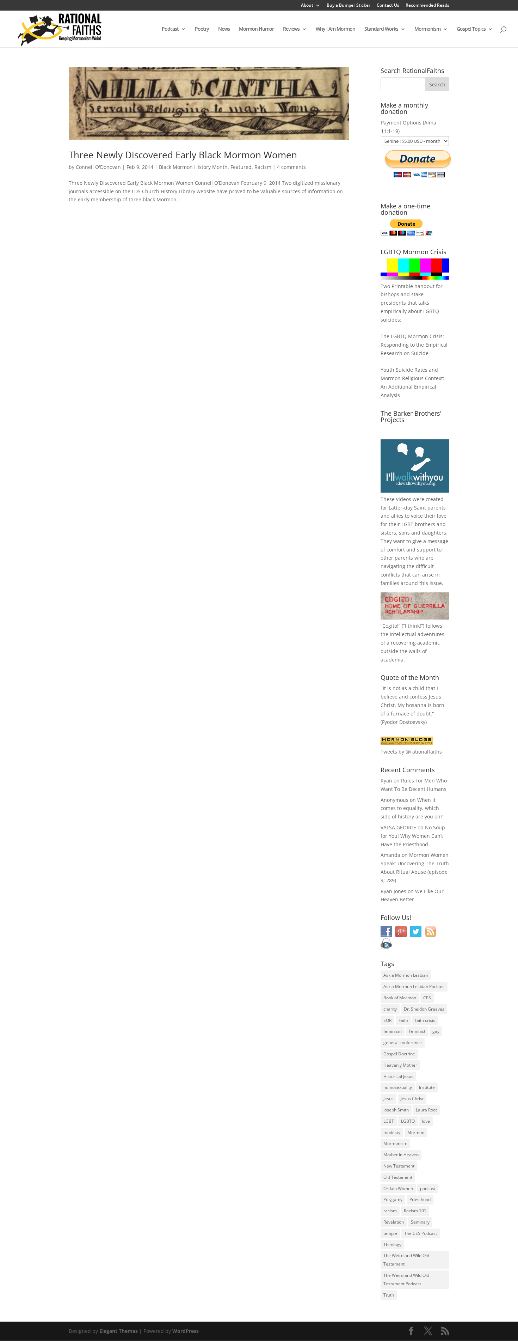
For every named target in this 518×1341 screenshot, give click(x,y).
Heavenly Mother (400, 1065)
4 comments (291, 167)
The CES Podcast (420, 1233)
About (307, 5)
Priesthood (420, 1199)
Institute (427, 1087)
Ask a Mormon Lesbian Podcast (414, 986)
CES (427, 998)
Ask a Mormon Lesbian (405, 975)
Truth (388, 1295)
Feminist (417, 1031)
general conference (402, 1043)
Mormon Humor (256, 29)
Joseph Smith (396, 1110)
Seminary (420, 1222)
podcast (428, 1188)
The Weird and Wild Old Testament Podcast (406, 1279)
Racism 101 (415, 1211)
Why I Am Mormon (335, 29)
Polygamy (392, 1199)
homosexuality (397, 1087)
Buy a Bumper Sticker (348, 5)
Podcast (170, 29)
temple (390, 1233)
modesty (391, 1132)
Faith (403, 1020)
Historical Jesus (398, 1076)
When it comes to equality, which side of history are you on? (412, 808)
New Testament (398, 1166)
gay (435, 1031)
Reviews (291, 29)
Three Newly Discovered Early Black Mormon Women (183, 154)
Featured (241, 167)
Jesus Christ (412, 1099)
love (426, 1121)
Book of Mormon (399, 998)
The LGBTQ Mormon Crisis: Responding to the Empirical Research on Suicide (414, 344)
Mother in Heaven (401, 1155)
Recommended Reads (427, 5)
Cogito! (390, 625)
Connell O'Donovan (98, 167)
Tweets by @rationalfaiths (411, 751)
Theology (392, 1245)
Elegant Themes (118, 1331)
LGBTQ (408, 1121)
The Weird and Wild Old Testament (406, 1259)
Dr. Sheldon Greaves (424, 1009)
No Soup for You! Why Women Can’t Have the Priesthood (413, 836)
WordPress (185, 1331)
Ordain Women (398, 1188)
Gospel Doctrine (399, 1054)
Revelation (393, 1222)
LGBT (407, 524)
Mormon (415, 1132)
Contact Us (388, 5)
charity (390, 1009)
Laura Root (426, 1110)
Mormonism (427, 29)
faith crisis (425, 1020)
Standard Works (381, 29)
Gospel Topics (471, 29)
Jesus (388, 1099)
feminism (392, 1031)
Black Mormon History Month (193, 167)
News (224, 29)
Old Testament (397, 1177)
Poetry (202, 29)
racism (390, 1211)
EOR (387, 1020)
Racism (262, 167)
